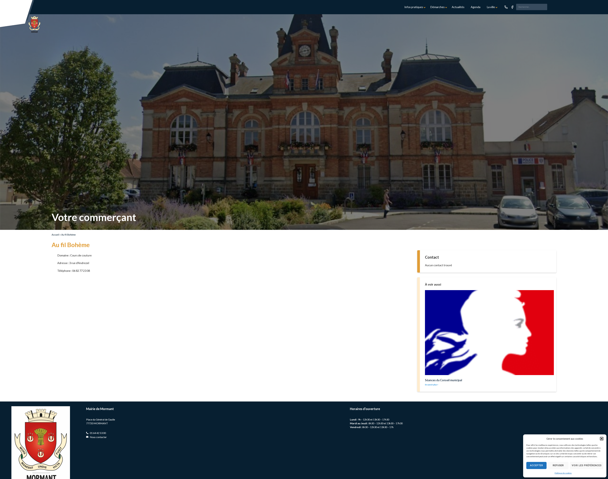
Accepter (536, 465)
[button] (601, 438)
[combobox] (531, 7)
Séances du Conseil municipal (443, 380)
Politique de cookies (563, 473)
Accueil (55, 234)
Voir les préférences (587, 465)
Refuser (558, 465)
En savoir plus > (431, 384)
